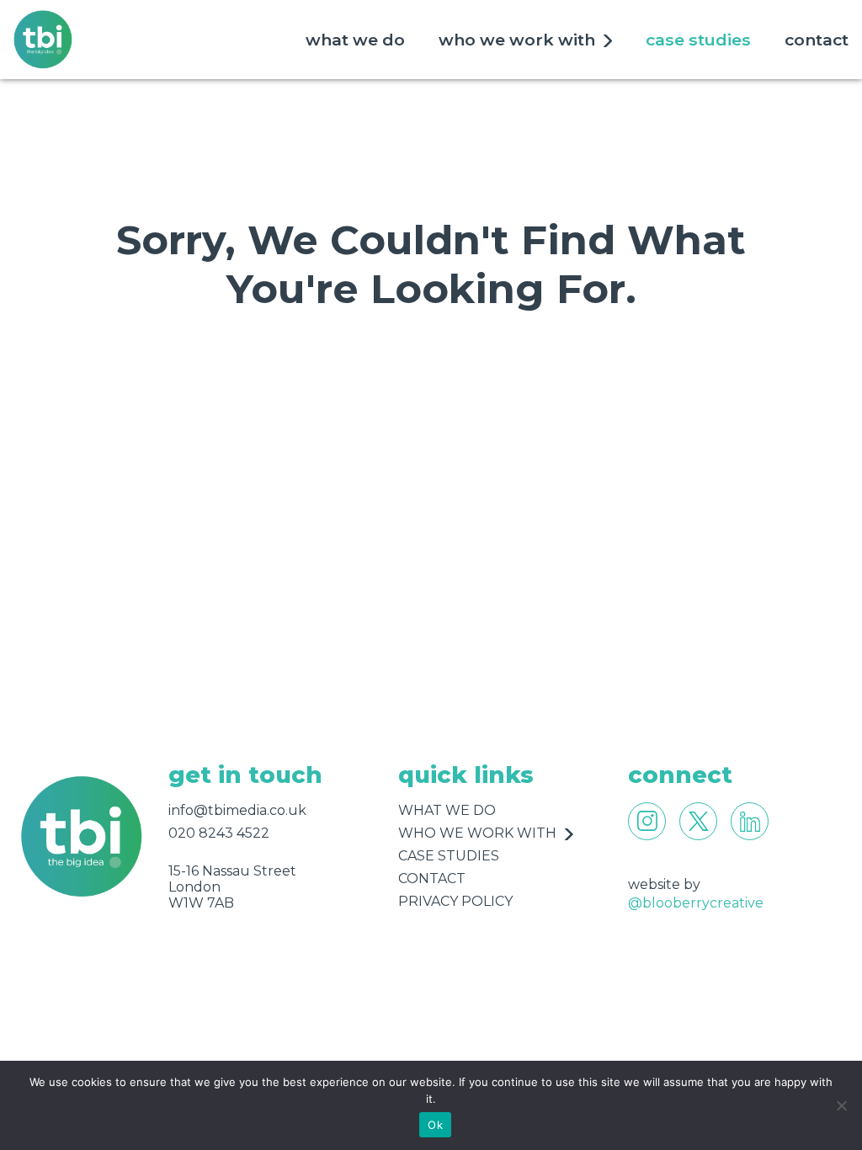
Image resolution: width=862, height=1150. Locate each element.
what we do (355, 39)
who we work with (517, 39)
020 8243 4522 (218, 833)
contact (817, 39)
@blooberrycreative (696, 903)
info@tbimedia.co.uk (237, 810)
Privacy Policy (455, 901)
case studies (698, 39)
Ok (435, 1124)
